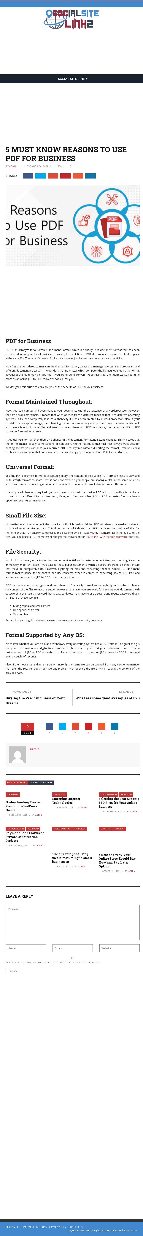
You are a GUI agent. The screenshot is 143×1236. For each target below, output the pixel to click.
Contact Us (75, 1227)
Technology (13, 794)
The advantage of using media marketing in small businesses (72, 858)
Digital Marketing (109, 794)
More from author (41, 782)
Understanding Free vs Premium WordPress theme (23, 806)
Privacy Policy (57, 1227)
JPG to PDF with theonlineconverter (107, 537)
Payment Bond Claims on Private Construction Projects (25, 837)
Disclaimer (12, 1227)
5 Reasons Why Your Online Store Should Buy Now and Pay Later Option (117, 860)
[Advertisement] (71, 54)
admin (13, 166)
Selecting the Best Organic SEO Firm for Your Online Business (119, 802)
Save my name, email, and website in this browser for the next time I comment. (53, 962)
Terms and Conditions (33, 1227)
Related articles (17, 782)
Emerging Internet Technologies (66, 801)
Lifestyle (105, 829)
